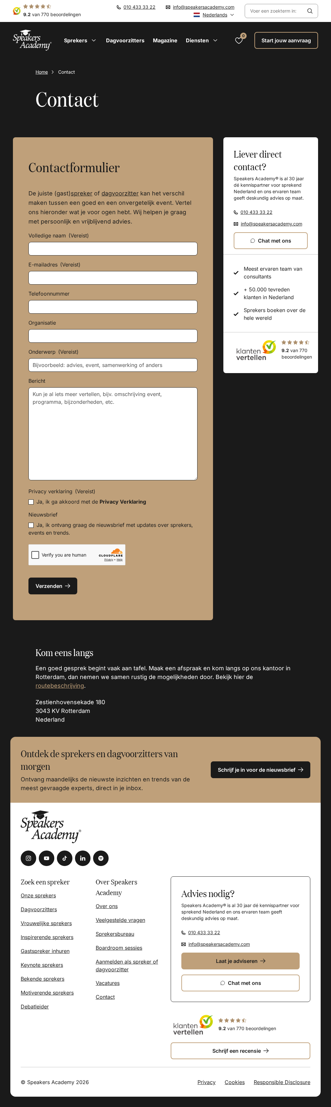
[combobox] (273, 11)
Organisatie (42, 322)
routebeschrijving (60, 685)
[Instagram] (28, 858)
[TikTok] (64, 858)
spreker (81, 193)
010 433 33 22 (139, 7)
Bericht (36, 381)
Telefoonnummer (48, 293)
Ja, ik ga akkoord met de (91, 501)
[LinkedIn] (83, 858)
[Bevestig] (310, 11)
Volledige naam (58, 235)
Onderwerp (53, 352)
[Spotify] (101, 858)
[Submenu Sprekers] (94, 40)
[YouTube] (46, 858)
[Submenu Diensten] (215, 40)
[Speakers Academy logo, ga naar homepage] (32, 40)
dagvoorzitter (120, 193)
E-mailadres (54, 264)
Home (42, 72)
